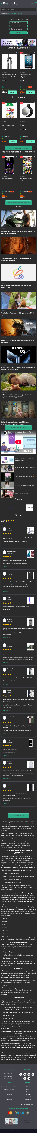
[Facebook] (20, 1074)
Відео (27, 1091)
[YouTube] (24, 1074)
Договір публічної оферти (27, 1104)
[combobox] (19, 22)
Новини (28, 1089)
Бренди (28, 1094)
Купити (12, 92)
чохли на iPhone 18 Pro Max (14, 13)
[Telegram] (24, 1078)
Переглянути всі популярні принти (18, 202)
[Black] (24, 130)
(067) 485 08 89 (8, 1074)
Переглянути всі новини (18, 427)
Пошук (18, 32)
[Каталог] (2, 3)
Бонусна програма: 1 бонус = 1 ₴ (9, 1086)
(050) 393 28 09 (8, 1076)
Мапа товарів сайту (28, 1102)
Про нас (28, 1086)
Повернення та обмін (9, 1089)
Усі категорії (28, 1096)
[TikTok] (33, 1074)
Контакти (9, 1094)
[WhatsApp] (28, 1078)
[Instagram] (28, 1074)
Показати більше (18, 815)
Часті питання (9, 1096)
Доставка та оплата (9, 1091)
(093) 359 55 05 (8, 1079)
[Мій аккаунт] (32, 3)
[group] (18, 42)
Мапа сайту (28, 1099)
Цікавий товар (9, 1099)
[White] (25, 130)
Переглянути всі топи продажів (18, 148)
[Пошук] (34, 9)
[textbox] (19, 22)
